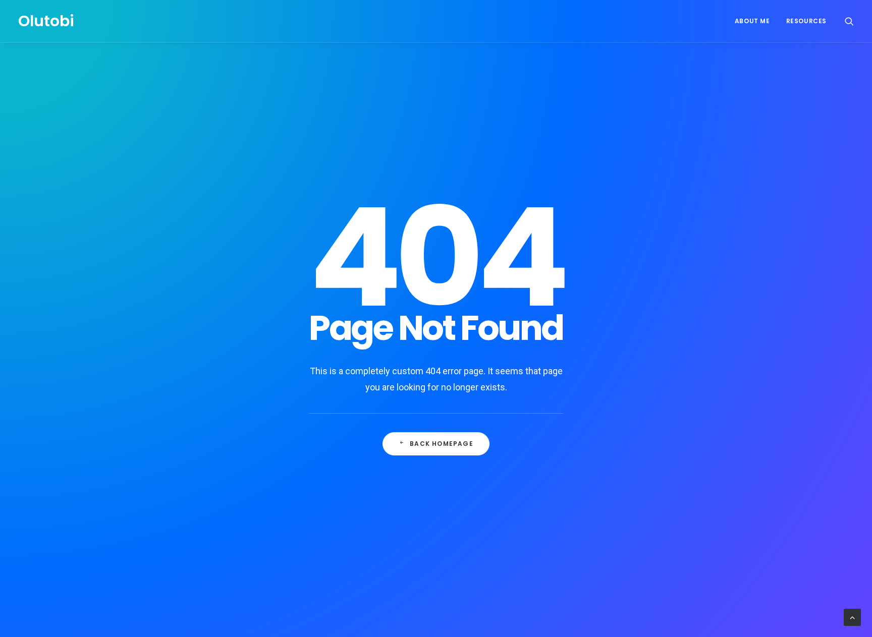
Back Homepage (441, 443)
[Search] (849, 21)
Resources (806, 21)
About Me (752, 21)
